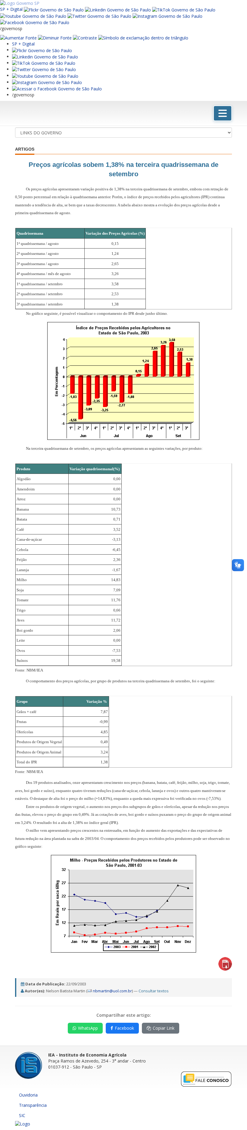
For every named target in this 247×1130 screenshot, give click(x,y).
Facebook (124, 1028)
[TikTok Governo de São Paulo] (43, 63)
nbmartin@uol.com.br (112, 991)
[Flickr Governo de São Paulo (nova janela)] (54, 9)
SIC (22, 1115)
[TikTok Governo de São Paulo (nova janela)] (183, 9)
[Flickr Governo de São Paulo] (42, 50)
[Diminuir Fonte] (55, 37)
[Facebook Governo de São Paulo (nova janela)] (34, 22)
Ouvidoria (28, 1095)
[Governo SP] (19, 3)
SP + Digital (11, 9)
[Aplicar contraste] (85, 37)
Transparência (33, 1105)
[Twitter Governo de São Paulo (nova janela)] (99, 16)
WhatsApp (88, 1028)
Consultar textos (154, 991)
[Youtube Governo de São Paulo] (45, 75)
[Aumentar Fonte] (18, 37)
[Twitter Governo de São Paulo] (44, 69)
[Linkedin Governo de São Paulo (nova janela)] (118, 9)
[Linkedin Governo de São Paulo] (45, 56)
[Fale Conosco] (206, 1078)
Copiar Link (163, 1028)
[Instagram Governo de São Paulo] (167, 16)
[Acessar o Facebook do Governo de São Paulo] (57, 88)
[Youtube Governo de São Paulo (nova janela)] (33, 16)
